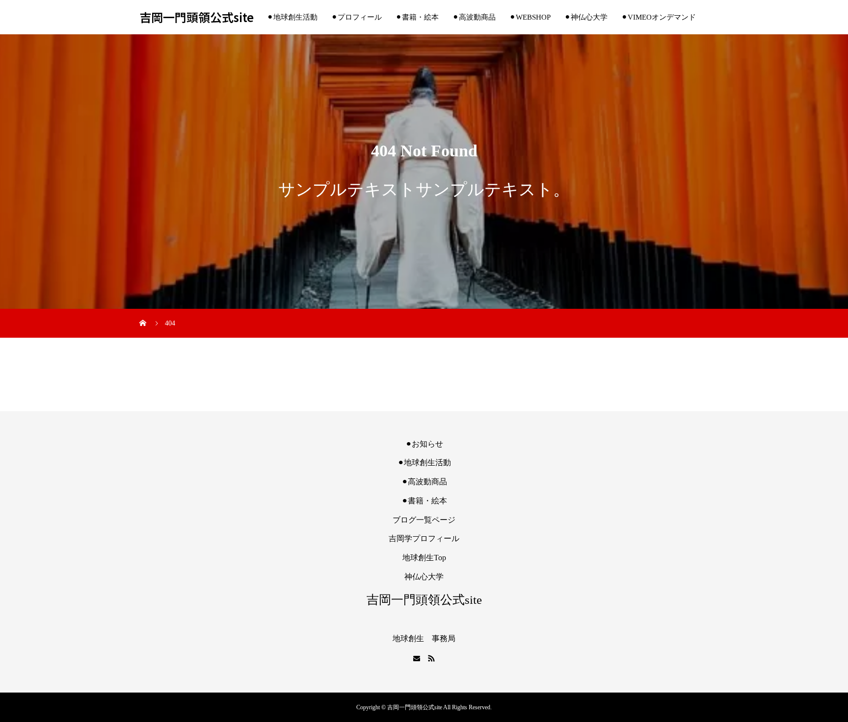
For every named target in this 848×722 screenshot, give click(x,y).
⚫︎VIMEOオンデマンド (658, 17)
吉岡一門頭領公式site (196, 17)
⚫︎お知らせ (424, 444)
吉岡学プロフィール (424, 538)
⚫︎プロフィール (356, 17)
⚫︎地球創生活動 (292, 17)
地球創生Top (424, 557)
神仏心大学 (424, 577)
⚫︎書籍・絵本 (417, 17)
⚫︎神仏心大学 (586, 17)
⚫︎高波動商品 (474, 17)
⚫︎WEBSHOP (530, 17)
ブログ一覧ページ (424, 520)
